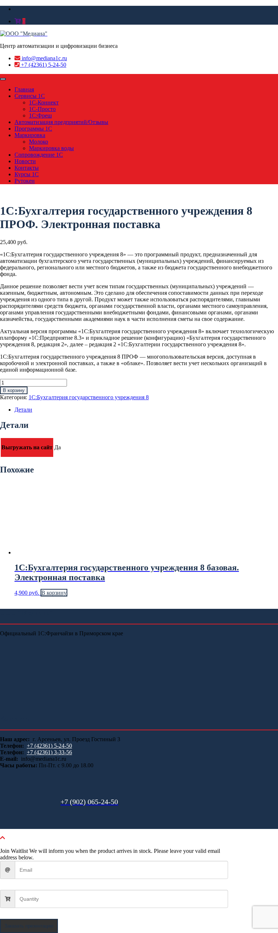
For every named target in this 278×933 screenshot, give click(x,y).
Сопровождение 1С (38, 155)
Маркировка (29, 135)
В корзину (14, 390)
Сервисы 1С (29, 96)
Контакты (26, 168)
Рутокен (24, 181)
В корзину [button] (54, 593)
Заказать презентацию (29, 926)
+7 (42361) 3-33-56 (49, 752)
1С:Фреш (40, 115)
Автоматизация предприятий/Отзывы (61, 122)
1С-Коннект (44, 102)
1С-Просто (42, 109)
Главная (24, 89)
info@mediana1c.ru (43, 58)
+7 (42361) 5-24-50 (43, 65)
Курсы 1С (26, 174)
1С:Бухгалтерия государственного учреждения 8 (89, 397)
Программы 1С (33, 128)
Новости (25, 161)
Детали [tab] (23, 409)
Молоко (38, 142)
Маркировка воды (51, 148)
